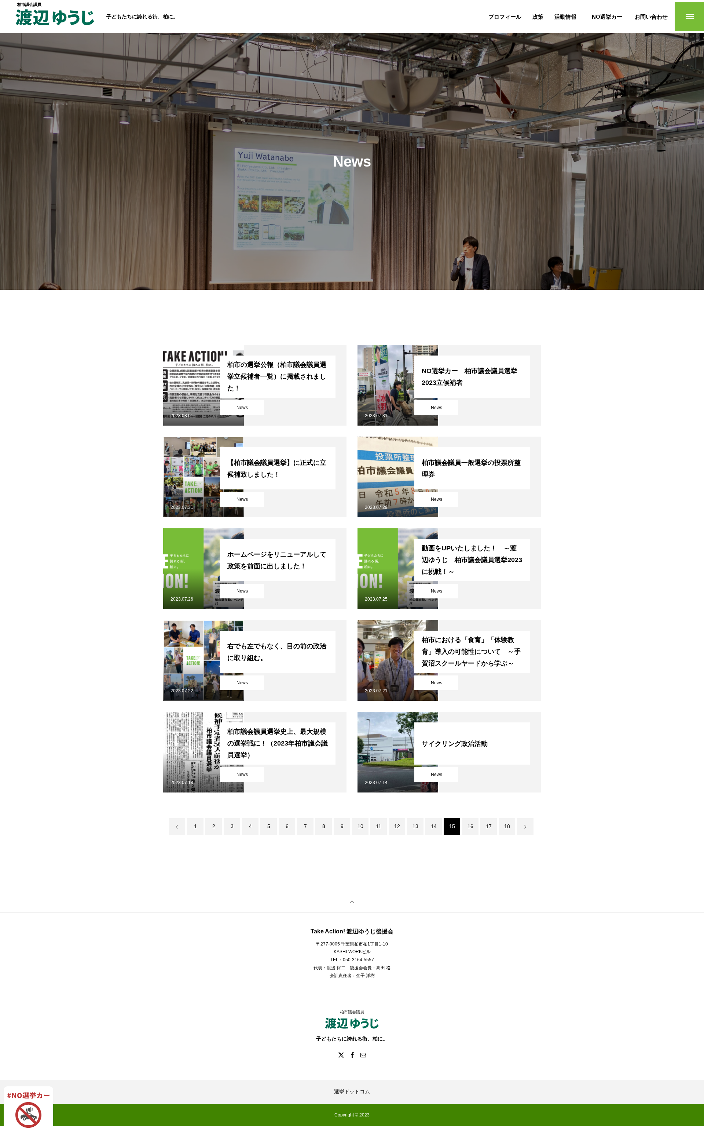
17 (489, 826)
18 (507, 826)
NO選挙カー (607, 17)
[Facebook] (352, 1054)
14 (434, 826)
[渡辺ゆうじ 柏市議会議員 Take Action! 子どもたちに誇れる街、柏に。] (55, 21)
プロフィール (504, 17)
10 (360, 826)
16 (470, 826)
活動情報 (565, 17)
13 (415, 826)
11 (378, 826)
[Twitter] (341, 1054)
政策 (537, 17)
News (242, 407)
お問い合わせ (651, 17)
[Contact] (363, 1054)
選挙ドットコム (352, 1091)
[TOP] (352, 901)
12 (397, 826)
